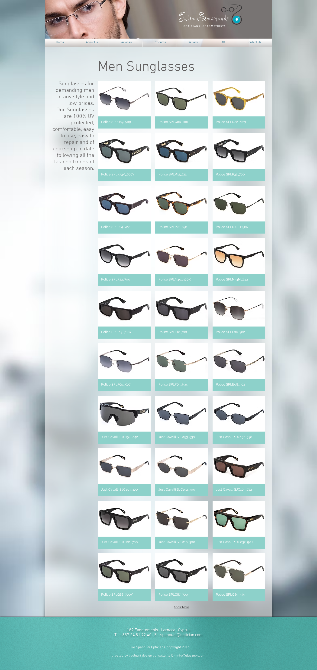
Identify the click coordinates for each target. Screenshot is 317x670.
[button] (124, 105)
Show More (181, 607)
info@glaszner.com (190, 655)
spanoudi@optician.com (181, 635)
